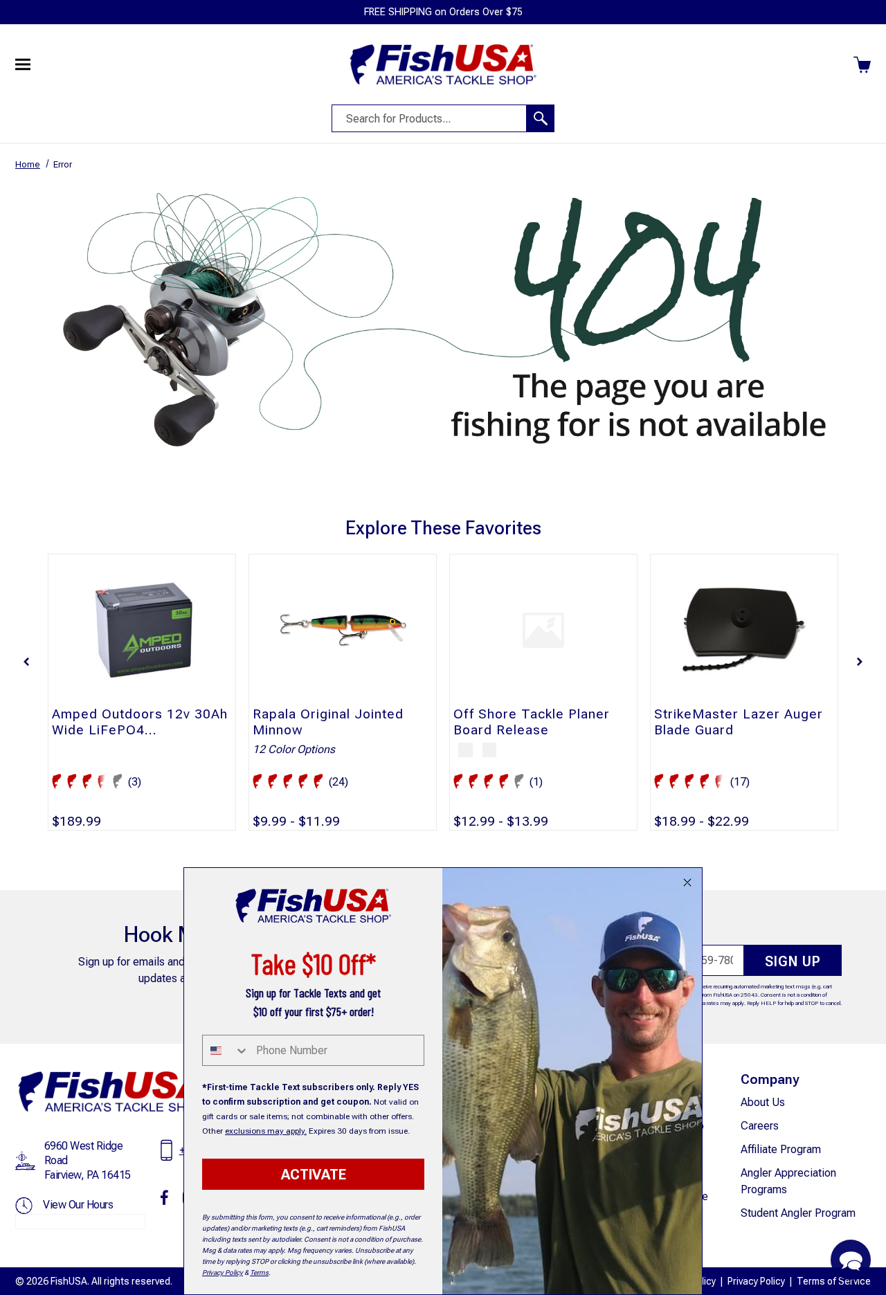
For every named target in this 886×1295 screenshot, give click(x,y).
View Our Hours (78, 1204)
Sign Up (793, 961)
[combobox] (226, 1050)
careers (760, 1125)
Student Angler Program (798, 1213)
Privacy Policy (756, 1281)
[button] (26, 662)
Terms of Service (834, 1281)
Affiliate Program (781, 1149)
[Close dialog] (687, 882)
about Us (763, 1102)
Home (27, 164)
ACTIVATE (313, 1174)
